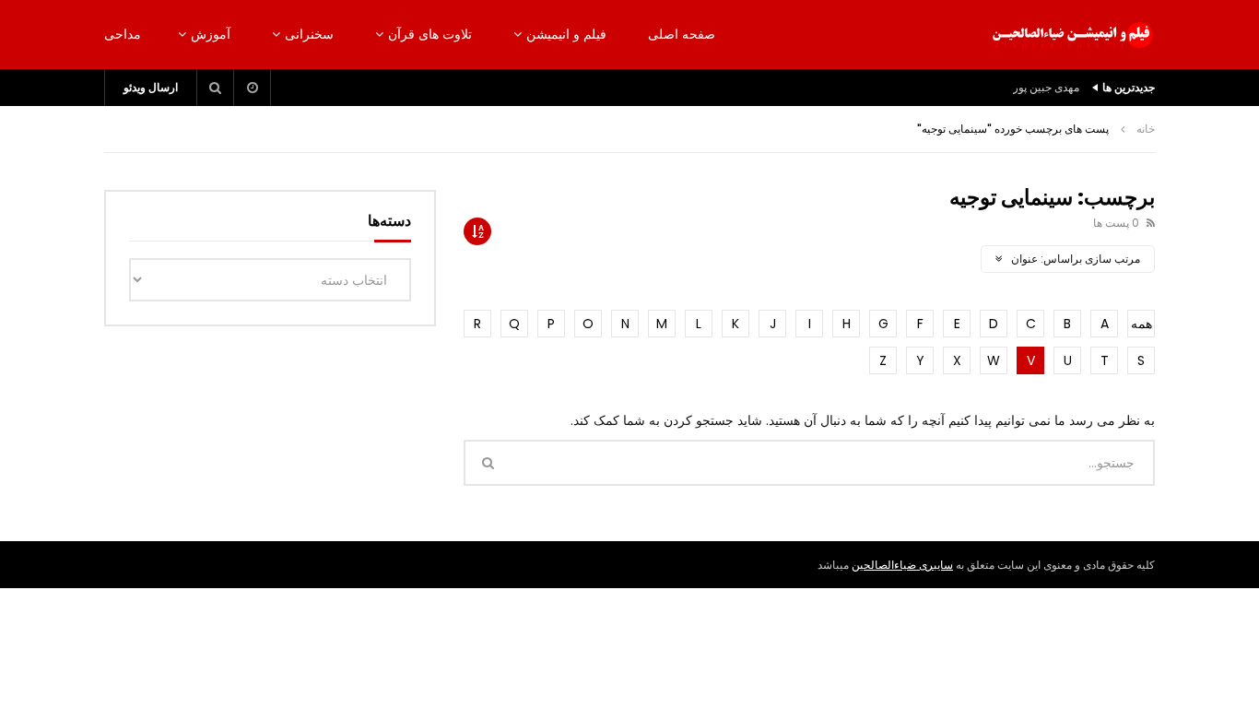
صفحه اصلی (681, 34)
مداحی (122, 34)
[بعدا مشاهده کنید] (252, 87)
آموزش (210, 34)
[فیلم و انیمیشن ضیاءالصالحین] (1072, 35)
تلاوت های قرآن (430, 34)
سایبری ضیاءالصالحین (902, 564)
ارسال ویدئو (151, 87)
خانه (1145, 128)
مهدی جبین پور (1046, 87)
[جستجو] (215, 87)
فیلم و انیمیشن (566, 34)
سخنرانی (309, 34)
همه (1141, 323)
